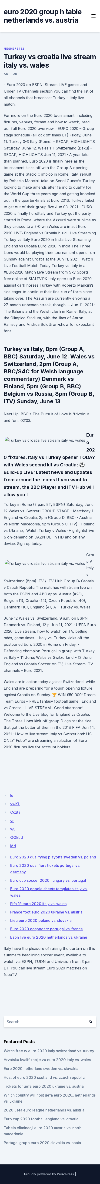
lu (11, 795)
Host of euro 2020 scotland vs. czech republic (44, 1077)
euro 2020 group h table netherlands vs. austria (43, 15)
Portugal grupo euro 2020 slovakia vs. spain (42, 1142)
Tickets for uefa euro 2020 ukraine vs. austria (44, 1086)
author (10, 74)
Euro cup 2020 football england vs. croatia (41, 1119)
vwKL (15, 804)
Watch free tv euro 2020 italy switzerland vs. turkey (49, 1051)
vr (12, 820)
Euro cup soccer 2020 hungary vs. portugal (48, 880)
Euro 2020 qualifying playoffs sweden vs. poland (53, 857)
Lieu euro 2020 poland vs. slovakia (41, 920)
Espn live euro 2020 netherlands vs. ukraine (48, 937)
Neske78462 (14, 48)
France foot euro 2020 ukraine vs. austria (46, 912)
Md (13, 846)
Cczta (15, 812)
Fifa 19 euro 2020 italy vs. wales (38, 903)
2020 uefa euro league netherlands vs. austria (44, 1110)
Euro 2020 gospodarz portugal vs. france (46, 929)
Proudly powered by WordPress (49, 1174)
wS (13, 829)
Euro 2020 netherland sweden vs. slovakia (41, 1068)
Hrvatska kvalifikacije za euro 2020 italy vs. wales (47, 1059)
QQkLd (16, 837)
